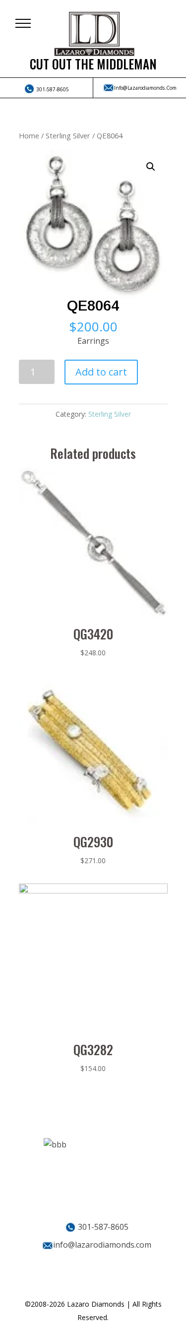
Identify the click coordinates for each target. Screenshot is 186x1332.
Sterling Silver (68, 135)
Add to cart (101, 372)
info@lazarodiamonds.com (145, 87)
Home (29, 135)
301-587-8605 (52, 89)
